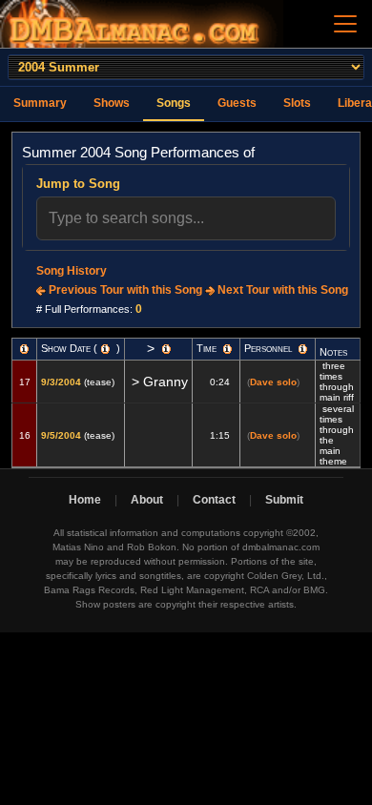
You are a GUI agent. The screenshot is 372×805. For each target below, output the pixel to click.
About (147, 499)
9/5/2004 (61, 435)
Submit (284, 499)
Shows (111, 103)
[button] (24, 349)
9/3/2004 (61, 382)
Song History (71, 271)
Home (85, 499)
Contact (214, 499)
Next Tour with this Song (281, 290)
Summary (40, 103)
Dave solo (273, 382)
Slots (297, 103)
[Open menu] (345, 24)
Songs (173, 103)
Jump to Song (78, 183)
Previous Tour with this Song (124, 290)
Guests (237, 103)
